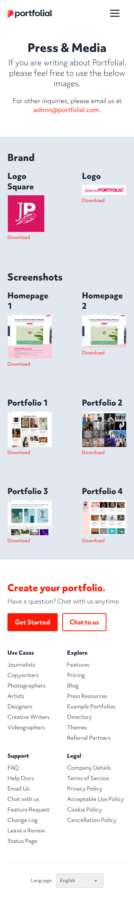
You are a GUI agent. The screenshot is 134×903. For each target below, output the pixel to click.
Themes (77, 727)
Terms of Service (88, 778)
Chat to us (84, 622)
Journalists (21, 664)
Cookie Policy (84, 809)
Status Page (22, 841)
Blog (73, 685)
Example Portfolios (91, 706)
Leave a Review (26, 830)
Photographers (26, 685)
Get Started (32, 622)
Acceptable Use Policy (95, 799)
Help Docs (20, 778)
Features (78, 664)
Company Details (89, 768)
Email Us (18, 788)
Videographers (26, 727)
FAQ (13, 768)
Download (18, 237)
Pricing (76, 675)
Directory (79, 717)
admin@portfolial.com (66, 109)
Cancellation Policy (92, 820)
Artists (15, 696)
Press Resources (87, 696)
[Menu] (119, 7)
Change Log (22, 820)
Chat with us (23, 799)
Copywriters (23, 675)
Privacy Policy (84, 788)
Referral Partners (89, 738)
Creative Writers (28, 717)
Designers (19, 706)
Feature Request (28, 809)
